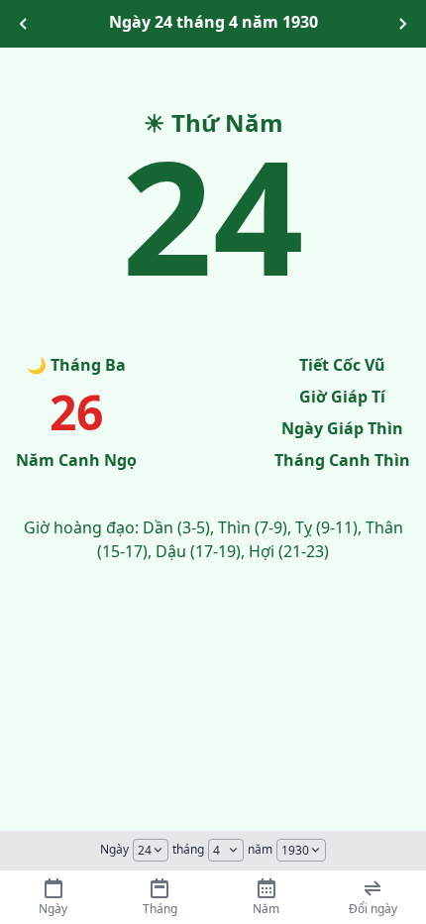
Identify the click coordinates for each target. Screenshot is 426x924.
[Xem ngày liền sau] (402, 24)
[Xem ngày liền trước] (24, 24)
